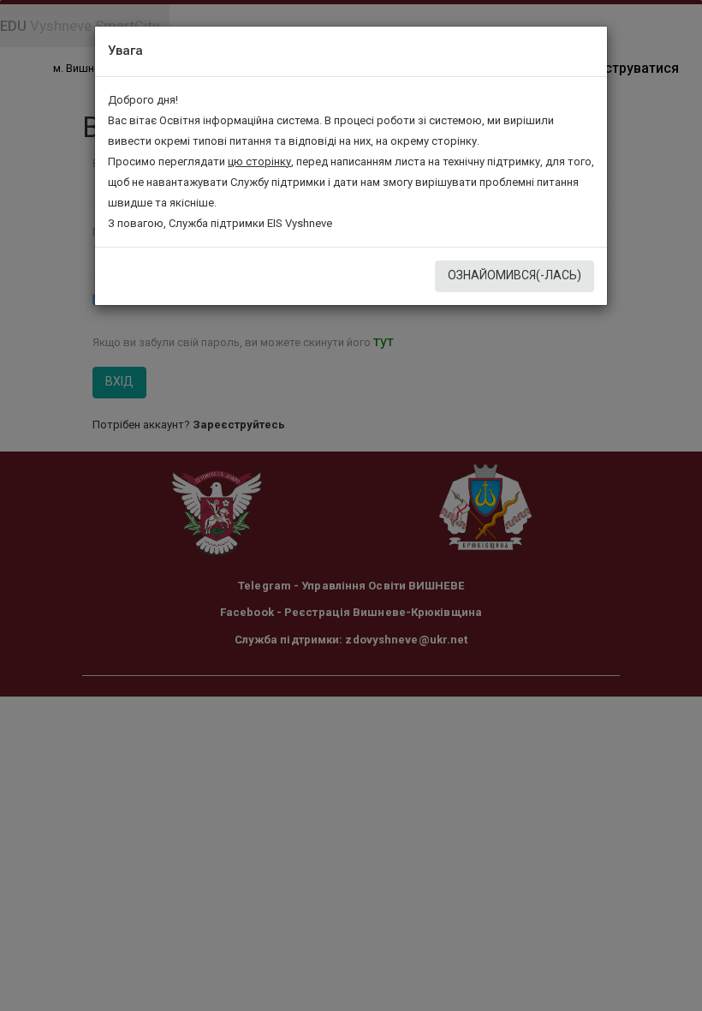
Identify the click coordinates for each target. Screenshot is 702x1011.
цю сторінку (259, 161)
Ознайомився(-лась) (514, 275)
